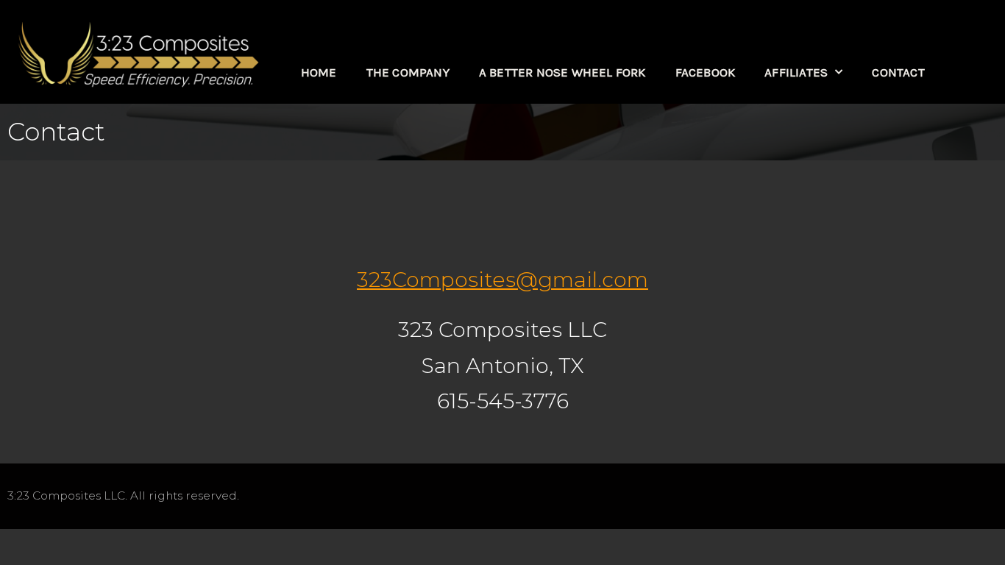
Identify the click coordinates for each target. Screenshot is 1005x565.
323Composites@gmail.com (502, 279)
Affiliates (796, 72)
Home (319, 72)
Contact (898, 72)
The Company (408, 72)
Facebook (705, 72)
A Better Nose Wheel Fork (562, 72)
